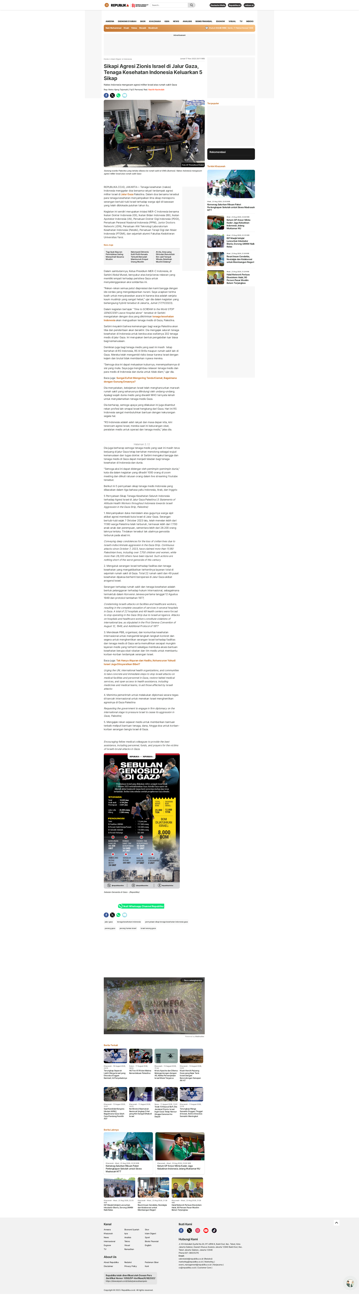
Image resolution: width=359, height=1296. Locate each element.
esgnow (220, 21)
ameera (110, 21)
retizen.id (249, 5)
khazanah (155, 21)
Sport (147, 1237)
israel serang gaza (148, 928)
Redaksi (128, 1262)
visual (232, 21)
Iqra (126, 1233)
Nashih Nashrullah (156, 89)
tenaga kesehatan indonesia (129, 922)
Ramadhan (129, 1249)
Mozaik (142, 28)
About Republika (111, 1262)
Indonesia (128, 59)
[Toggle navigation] (107, 5)
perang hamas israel (128, 928)
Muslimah (153, 28)
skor (142, 21)
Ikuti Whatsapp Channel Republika (143, 906)
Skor (147, 1229)
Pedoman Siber (151, 1262)
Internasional (109, 1241)
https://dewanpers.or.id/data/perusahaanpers (126, 1281)
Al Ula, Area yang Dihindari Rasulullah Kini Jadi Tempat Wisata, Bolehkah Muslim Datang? (165, 257)
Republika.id (234, 5)
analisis (187, 21)
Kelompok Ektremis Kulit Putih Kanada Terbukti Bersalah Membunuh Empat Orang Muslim (140, 257)
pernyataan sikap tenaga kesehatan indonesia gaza (166, 922)
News (106, 1237)
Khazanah (108, 1233)
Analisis (127, 1237)
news (176, 21)
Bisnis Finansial (203, 21)
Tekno (127, 1241)
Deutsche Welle (218, 5)
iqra (166, 21)
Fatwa (134, 28)
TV (241, 21)
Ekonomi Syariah (127, 21)
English (148, 1245)
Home (106, 59)
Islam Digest (116, 59)
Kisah (126, 28)
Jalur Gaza (127, 194)
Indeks (249, 21)
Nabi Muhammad (113, 28)
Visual (127, 1245)
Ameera (107, 1229)
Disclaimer (108, 1266)
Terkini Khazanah (216, 166)
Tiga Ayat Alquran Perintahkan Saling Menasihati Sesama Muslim (115, 255)
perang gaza (110, 928)
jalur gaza (109, 922)
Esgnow (107, 1245)
